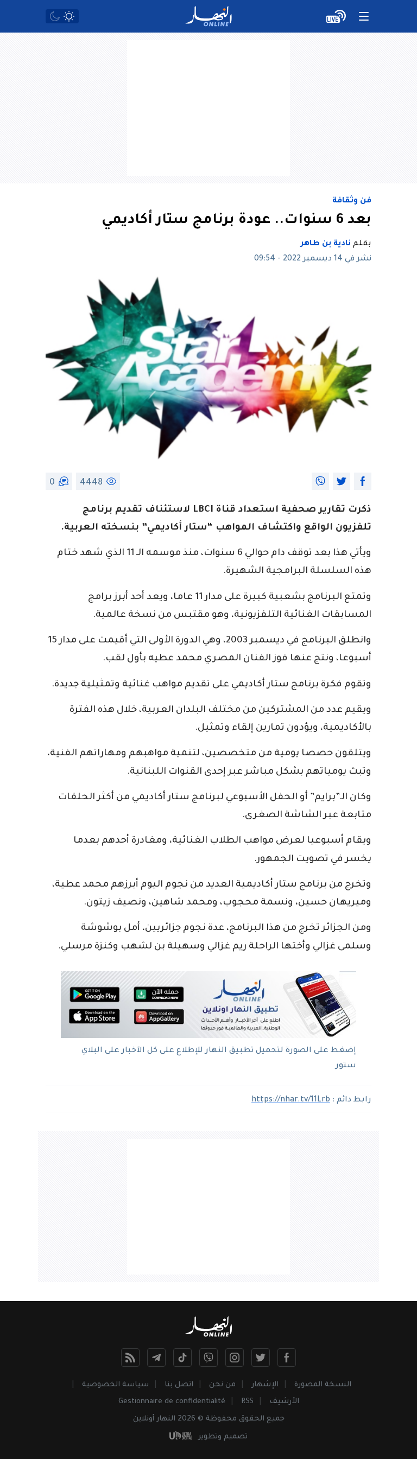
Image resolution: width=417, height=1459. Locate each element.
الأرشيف (284, 1402)
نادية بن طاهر (326, 244)
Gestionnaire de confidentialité (171, 1402)
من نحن (222, 1385)
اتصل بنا (179, 1385)
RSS (247, 1402)
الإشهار (265, 1385)
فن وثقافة (351, 201)
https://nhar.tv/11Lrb (290, 1100)
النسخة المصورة (322, 1385)
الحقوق (251, 1419)
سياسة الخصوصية (115, 1385)
